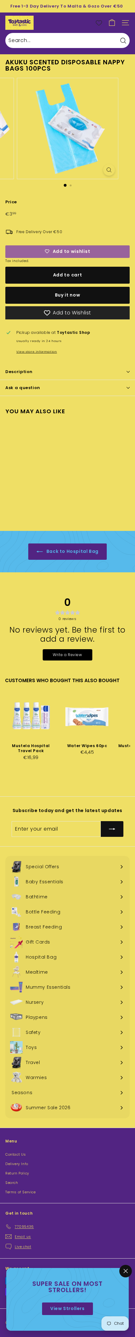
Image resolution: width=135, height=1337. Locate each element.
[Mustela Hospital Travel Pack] (31, 716)
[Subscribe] (112, 829)
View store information (36, 352)
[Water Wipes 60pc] (87, 716)
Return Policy (17, 1173)
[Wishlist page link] (99, 23)
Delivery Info (16, 1163)
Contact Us (15, 1154)
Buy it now (67, 295)
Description (19, 372)
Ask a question (22, 388)
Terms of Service (20, 1192)
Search (11, 1182)
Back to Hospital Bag (72, 551)
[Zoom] (109, 170)
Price (11, 202)
